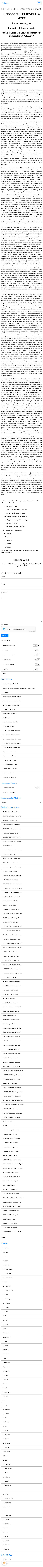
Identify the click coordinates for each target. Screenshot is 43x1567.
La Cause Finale (7, 1269)
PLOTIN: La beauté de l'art (10, 1155)
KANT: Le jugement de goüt (10, 1015)
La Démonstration (8, 1290)
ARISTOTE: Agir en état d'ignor (11, 824)
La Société (6, 1511)
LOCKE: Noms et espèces (10, 1058)
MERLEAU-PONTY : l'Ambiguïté (12, 1096)
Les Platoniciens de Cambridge (12, 743)
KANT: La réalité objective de (11, 1011)
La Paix (5, 1460)
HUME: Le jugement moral (10, 994)
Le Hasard (6, 1354)
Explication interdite (8, 787)
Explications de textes (9, 645)
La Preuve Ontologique (9, 760)
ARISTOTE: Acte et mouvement (11, 833)
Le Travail (5, 1532)
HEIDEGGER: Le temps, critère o (12, 964)
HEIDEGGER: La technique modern (13, 973)
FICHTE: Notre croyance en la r (11, 930)
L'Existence (6, 1333)
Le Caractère (7, 1265)
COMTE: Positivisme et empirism (12, 884)
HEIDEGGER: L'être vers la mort (12, 969)
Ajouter (4, 635)
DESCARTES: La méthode (10, 901)
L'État (4, 1328)
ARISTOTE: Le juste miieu (10, 820)
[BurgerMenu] (39, 3)
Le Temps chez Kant (8, 773)
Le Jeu (5, 1401)
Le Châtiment (7, 1273)
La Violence (6, 1545)
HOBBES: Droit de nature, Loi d (11, 985)
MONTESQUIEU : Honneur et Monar (13, 1104)
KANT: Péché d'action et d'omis (11, 1019)
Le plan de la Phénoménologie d (12, 739)
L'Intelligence (6, 1392)
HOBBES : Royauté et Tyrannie (11, 981)
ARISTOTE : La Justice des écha (11, 837)
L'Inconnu (5, 1379)
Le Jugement (6, 1405)
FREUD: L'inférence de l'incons (11, 939)
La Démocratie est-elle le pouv (11, 705)
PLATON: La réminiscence (10, 1134)
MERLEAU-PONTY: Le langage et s (12, 1092)
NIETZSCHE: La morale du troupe (12, 1113)
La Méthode (6, 1443)
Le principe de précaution (10, 764)
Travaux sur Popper (8, 664)
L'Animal (5, 1252)
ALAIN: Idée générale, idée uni (11, 812)
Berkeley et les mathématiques (12, 696)
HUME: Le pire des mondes (10, 990)
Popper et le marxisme (9, 777)
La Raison (6, 1494)
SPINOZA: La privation (9, 1219)
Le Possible (6, 1481)
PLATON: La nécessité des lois (11, 1151)
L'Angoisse (6, 1248)
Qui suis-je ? (6, 1563)
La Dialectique (7, 1299)
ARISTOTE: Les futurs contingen (12, 829)
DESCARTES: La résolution (10, 905)
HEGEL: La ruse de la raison (11, 956)
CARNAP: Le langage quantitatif (12, 875)
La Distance (6, 1303)
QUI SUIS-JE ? (6, 650)
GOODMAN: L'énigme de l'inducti (12, 943)
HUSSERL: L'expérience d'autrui (12, 1007)
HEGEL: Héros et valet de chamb (12, 947)
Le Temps (5, 1528)
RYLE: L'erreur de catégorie (10, 1181)
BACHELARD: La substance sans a (12, 850)
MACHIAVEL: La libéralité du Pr (11, 1066)
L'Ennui (5, 1320)
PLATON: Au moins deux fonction (12, 1138)
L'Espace (5, 1324)
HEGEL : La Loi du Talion (9, 952)
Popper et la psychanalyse (10, 756)
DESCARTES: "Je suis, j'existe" (11, 896)
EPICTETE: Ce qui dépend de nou (12, 926)
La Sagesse (6, 1507)
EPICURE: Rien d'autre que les (11, 918)
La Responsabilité (8, 1498)
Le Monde (6, 1447)
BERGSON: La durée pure (10, 863)
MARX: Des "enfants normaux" (11, 1079)
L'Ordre (5, 1456)
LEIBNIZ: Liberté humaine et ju (11, 1045)
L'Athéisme (6, 692)
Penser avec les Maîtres (10, 655)
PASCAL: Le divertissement (10, 1126)
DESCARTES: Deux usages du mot (12, 888)
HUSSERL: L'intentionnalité (10, 1003)
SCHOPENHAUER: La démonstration (13, 1198)
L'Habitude (6, 1350)
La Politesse (6, 1477)
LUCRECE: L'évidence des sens (11, 1053)
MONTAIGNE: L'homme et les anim (13, 1100)
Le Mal (5, 1426)
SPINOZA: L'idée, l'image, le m (11, 1215)
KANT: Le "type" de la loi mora (11, 1024)
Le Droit (5, 1311)
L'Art (4, 1256)
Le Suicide (6, 1519)
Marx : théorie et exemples (10, 722)
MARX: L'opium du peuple (10, 1083)
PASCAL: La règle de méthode (11, 1130)
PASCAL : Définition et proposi (11, 1117)
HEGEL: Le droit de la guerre (11, 960)
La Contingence (7, 1277)
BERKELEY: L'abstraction (10, 871)
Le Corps (5, 1282)
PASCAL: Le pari (7, 1121)
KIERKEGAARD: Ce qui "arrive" (12, 1032)
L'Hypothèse (6, 1362)
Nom (2, 576)
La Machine (6, 1422)
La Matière (6, 1430)
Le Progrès (6, 1490)
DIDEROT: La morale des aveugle (12, 913)
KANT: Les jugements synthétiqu (12, 1028)
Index (4, 673)
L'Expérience (6, 1337)
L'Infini (5, 1388)
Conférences (7, 659)
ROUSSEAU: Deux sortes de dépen (12, 1164)
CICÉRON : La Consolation (10, 879)
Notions (5, 669)
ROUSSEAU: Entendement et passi (12, 1168)
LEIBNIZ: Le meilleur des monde (12, 1041)
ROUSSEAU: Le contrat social (11, 1172)
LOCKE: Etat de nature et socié (11, 1062)
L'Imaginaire (6, 1371)
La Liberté (6, 1413)
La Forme (5, 1345)
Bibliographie (7, 1559)
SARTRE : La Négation (9, 1185)
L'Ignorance (6, 1367)
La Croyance (6, 1286)
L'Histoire (5, 1358)
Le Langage (6, 1409)
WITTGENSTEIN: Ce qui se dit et (12, 1232)
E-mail (3, 584)
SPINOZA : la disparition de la (11, 1210)
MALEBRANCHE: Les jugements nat (13, 1070)
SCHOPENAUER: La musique (11, 1193)
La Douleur (6, 1307)
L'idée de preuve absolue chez (11, 747)
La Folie (5, 1341)
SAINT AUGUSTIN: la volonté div (12, 841)
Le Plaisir (5, 1473)
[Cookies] (4, 1562)
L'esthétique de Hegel (9, 726)
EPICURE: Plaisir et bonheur (11, 922)
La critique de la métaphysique (11, 701)
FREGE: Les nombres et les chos (12, 935)
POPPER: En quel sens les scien (12, 1159)
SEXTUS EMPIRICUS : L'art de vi (11, 1206)
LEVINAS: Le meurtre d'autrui (11, 1049)
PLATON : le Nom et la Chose (11, 1142)
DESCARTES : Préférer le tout (11, 909)
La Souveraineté (7, 1515)
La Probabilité (7, 1485)
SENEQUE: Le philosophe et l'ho (12, 1202)
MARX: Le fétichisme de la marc (12, 1087)
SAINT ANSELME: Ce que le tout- (12, 816)
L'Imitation (6, 1375)
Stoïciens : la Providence (10, 768)
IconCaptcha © (32, 631)
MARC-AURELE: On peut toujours (12, 1075)
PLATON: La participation (10, 1147)
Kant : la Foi (6, 718)
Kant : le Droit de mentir (9, 713)
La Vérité (5, 1536)
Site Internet (4, 592)
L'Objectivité (6, 1451)
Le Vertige (6, 1540)
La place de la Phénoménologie (12, 734)
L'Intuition (5, 1396)
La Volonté (6, 1549)
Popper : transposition (9, 752)
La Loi (4, 1417)
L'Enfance (5, 1316)
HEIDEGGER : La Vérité (9, 977)
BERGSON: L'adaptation (9, 854)
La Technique (7, 1523)
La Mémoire (6, 1434)
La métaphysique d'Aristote (10, 684)
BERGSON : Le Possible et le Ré (11, 858)
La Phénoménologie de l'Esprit (11, 730)
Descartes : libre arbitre (9, 709)
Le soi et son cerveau (9, 792)
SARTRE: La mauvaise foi (10, 1189)
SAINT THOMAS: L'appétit (10, 1227)
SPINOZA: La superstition (10, 1223)
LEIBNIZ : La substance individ (11, 1036)
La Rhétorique (7, 1502)
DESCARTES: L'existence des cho (12, 892)
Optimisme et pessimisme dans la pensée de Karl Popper (19, 688)
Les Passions (6, 1464)
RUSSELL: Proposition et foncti (11, 1176)
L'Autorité (5, 1260)
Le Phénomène (7, 1468)
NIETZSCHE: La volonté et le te (11, 1109)
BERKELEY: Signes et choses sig (12, 867)
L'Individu (5, 1383)
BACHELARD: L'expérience (10, 846)
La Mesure (6, 1439)
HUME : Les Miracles (9, 998)
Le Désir (5, 1294)
